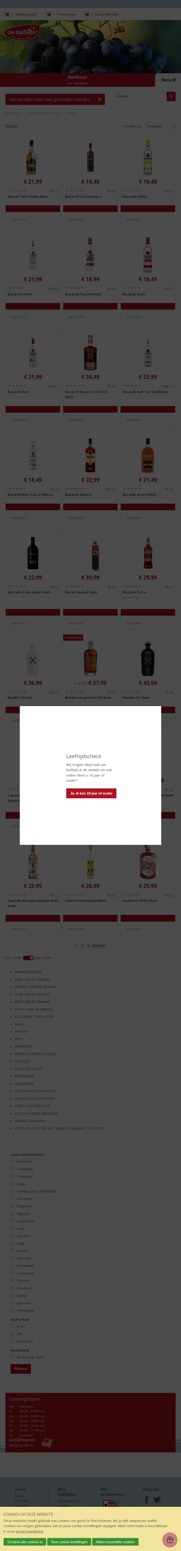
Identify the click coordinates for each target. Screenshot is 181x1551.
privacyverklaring (29, 1531)
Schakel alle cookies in (24, 1542)
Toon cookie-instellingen (69, 1542)
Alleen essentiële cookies (115, 1542)
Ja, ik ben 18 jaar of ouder (91, 793)
